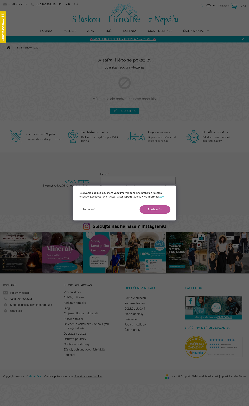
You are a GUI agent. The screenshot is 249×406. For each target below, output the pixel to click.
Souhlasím (155, 209)
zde (161, 196)
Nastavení (88, 209)
